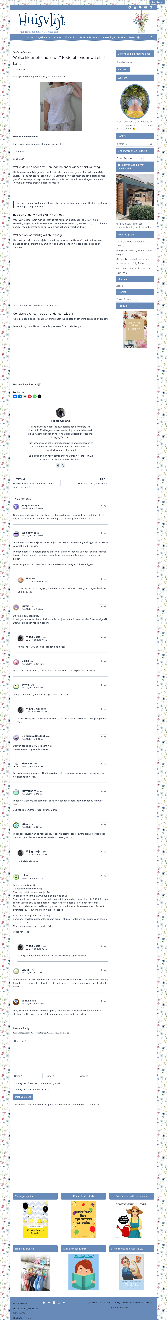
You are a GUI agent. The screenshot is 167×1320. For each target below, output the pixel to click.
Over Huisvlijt (95, 1302)
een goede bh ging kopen (83, 172)
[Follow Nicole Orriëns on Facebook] (58, 465)
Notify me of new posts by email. (33, 1089)
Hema (76, 240)
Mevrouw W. (29, 790)
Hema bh (37, 326)
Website (84, 1076)
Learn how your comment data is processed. (77, 1104)
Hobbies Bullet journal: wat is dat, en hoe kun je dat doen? (34, 483)
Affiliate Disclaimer (119, 1307)
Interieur (58, 37)
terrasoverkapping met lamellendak (133, 227)
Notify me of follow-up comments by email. (38, 1083)
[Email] (64, 1302)
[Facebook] (44, 1302)
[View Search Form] (152, 37)
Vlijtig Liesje (33, 636)
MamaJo (27, 763)
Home (30, 37)
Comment (20, 1041)
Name (18, 1076)
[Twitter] (49, 1302)
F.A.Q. (118, 1302)
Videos (119, 286)
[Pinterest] (59, 1302)
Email (50, 1076)
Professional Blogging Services (25, 1308)
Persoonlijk (134, 37)
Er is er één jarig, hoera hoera (93, 481)
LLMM (25, 969)
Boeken (122, 37)
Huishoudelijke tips (22, 52)
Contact (108, 1302)
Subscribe (123, 69)
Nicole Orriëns (60, 420)
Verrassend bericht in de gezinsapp (133, 268)
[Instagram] (54, 1302)
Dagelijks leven (43, 37)
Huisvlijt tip (121, 273)
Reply (103, 505)
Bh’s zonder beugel (71, 326)
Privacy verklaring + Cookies (137, 1302)
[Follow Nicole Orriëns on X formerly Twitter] (63, 465)
